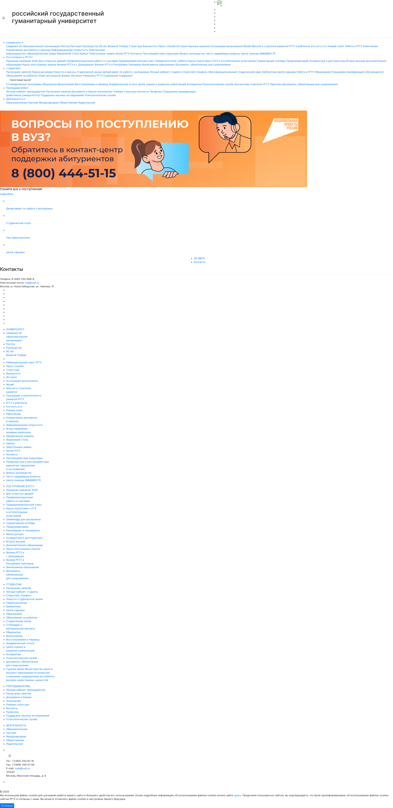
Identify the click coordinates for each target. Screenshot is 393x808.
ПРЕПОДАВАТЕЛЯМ (18, 686)
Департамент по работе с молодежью (126, 71)
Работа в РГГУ (353, 46)
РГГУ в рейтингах (299, 46)
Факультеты (150, 46)
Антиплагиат (105, 91)
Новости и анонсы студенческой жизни (77, 71)
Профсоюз (156, 91)
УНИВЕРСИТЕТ (15, 329)
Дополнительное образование (24, 545)
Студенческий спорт (18, 223)
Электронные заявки (102, 53)
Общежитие (49, 84)
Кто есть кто (319, 46)
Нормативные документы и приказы (28, 49)
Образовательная (16, 102)
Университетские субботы (171, 60)
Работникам (370, 46)
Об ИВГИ (199, 258)
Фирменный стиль (68, 53)
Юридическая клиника (20, 435)
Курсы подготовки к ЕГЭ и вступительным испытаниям (222, 60)
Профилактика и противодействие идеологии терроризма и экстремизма (27, 465)
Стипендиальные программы (24, 84)
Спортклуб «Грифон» (195, 71)
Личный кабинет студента (165, 71)
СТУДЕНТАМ (13, 584)
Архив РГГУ (122, 53)
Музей (247, 46)
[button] (29, 153)
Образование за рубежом (21, 75)
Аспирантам (194, 84)
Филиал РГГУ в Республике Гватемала (118, 64)
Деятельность (15, 98)
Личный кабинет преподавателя (25, 91)
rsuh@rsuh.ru (22, 768)
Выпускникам (66, 84)
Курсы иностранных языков (39, 64)
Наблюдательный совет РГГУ (24, 362)
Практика (276, 84)
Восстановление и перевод (91, 84)
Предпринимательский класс (136, 60)
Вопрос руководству (192, 53)
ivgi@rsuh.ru (32, 282)
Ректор (65, 46)
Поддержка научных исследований (62, 95)
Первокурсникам (42, 71)
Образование (323, 71)
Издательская (86, 102)
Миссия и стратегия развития (270, 46)
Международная (49, 102)
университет (14, 42)
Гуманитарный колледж (271, 60)
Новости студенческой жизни (24, 599)
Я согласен (7, 805)
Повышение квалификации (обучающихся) (357, 71)
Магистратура (14, 534)
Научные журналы (199, 46)
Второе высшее (355, 60)
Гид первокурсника (18, 237)
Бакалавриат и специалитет (23, 530)
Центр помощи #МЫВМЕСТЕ (258, 53)
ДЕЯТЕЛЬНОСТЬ (16, 725)
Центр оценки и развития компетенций (162, 84)
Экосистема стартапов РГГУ (251, 84)
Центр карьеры (286, 71)
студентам (13, 68)
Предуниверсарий (297, 60)
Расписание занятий (18, 71)
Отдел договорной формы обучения (60, 75)
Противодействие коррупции (161, 53)
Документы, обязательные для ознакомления (203, 64)
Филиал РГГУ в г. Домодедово (75, 64)
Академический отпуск (123, 84)
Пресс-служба (167, 46)
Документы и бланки (84, 91)
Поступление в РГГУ (19, 57)
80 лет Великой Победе (113, 46)
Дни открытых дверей (52, 60)
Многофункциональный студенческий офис (234, 71)
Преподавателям (16, 87)
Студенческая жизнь (18, 621)
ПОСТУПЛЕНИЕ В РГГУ (20, 486)
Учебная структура (125, 91)
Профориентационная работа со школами (92, 60)
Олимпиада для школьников (23, 519)
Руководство (90, 46)
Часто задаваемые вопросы (223, 53)
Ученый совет (336, 46)
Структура (135, 46)
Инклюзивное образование (158, 64)
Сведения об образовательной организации (33, 46)
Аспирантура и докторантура (327, 60)
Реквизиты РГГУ (93, 75)
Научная (33, 102)
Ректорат (76, 46)
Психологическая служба (217, 84)
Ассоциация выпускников (226, 46)
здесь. (238, 795)
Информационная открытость (69, 49)
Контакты (136, 53)
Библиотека (269, 71)
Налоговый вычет (20, 79)
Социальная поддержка (117, 75)
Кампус (84, 53)
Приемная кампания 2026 (22, 60)
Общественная (69, 102)
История (181, 46)
